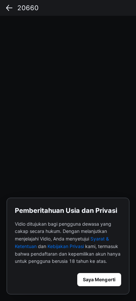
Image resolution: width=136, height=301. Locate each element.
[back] (9, 8)
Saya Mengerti (99, 279)
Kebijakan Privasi (66, 246)
